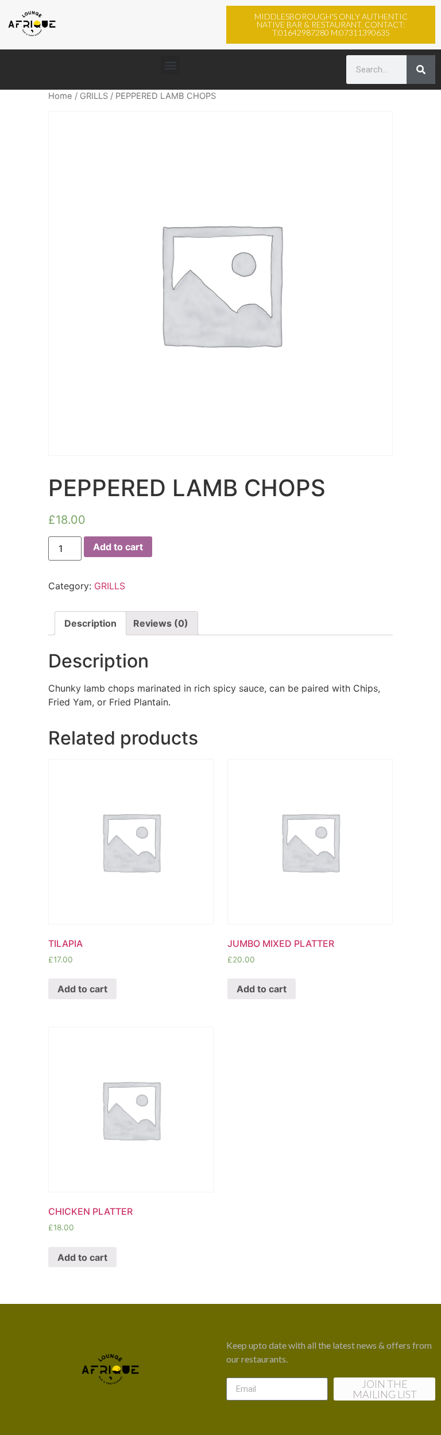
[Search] (421, 69)
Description (90, 623)
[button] (330, 25)
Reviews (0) (160, 623)
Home (60, 96)
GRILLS (94, 96)
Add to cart (118, 546)
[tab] (90, 623)
